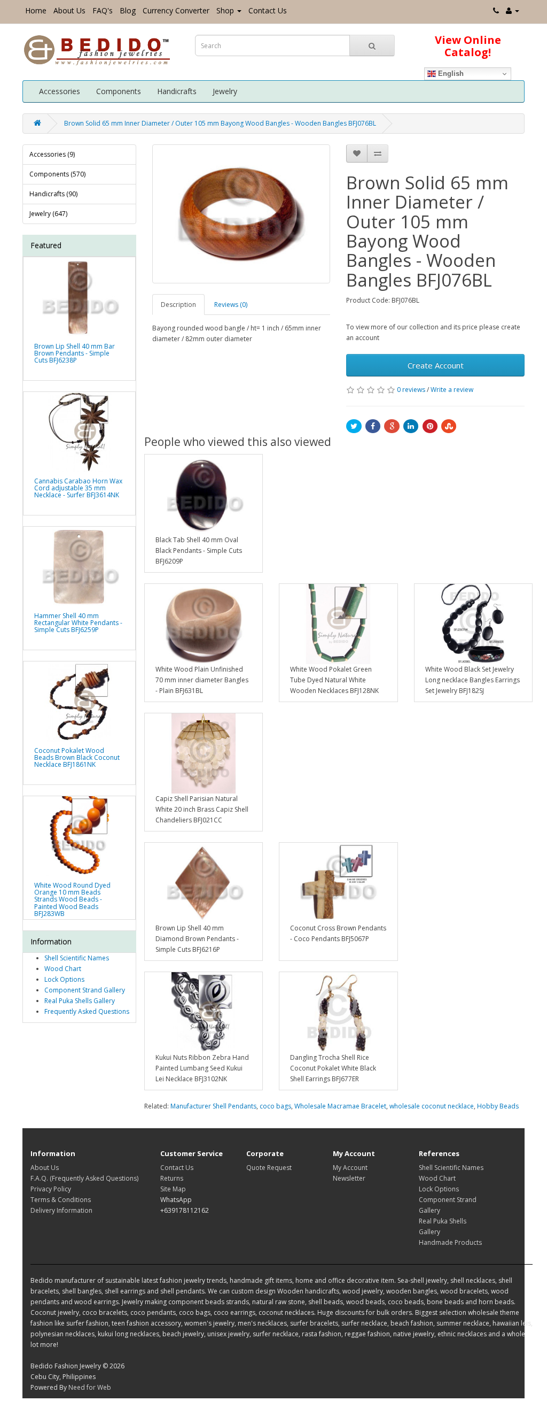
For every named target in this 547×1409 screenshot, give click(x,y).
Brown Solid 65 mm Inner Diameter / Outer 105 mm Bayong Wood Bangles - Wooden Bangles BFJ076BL (220, 123)
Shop (225, 10)
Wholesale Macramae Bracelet (340, 1106)
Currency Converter (176, 10)
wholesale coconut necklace (431, 1106)
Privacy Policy (50, 1189)
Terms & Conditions (60, 1199)
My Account (350, 1167)
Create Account (436, 365)
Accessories (59, 91)
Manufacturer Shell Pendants (213, 1106)
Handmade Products (450, 1242)
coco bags (275, 1106)
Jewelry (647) (48, 213)
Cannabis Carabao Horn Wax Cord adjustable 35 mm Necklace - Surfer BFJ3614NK (78, 487)
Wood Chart (62, 968)
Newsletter (349, 1178)
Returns (171, 1178)
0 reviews (411, 389)
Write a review (452, 389)
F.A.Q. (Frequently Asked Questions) (84, 1178)
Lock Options (64, 979)
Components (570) (57, 174)
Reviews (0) (230, 304)
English (450, 74)
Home (35, 10)
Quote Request (269, 1167)
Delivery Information (61, 1210)
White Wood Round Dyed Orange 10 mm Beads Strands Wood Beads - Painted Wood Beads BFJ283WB (72, 899)
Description (178, 304)
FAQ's (102, 10)
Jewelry (225, 91)
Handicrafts (177, 91)
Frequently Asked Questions (86, 1011)
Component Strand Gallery (84, 990)
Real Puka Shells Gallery (79, 1000)
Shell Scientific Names (76, 958)
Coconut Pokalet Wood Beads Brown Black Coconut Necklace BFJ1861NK (77, 757)
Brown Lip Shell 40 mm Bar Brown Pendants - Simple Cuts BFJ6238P (74, 353)
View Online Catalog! (468, 46)
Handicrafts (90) (53, 193)
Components (118, 91)
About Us (69, 10)
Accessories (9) (52, 154)
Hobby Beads (498, 1106)
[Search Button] (372, 45)
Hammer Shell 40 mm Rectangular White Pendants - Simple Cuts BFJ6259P (78, 622)
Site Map (173, 1189)
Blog (128, 10)
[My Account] (512, 10)
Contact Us (267, 10)
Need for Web (89, 1387)
